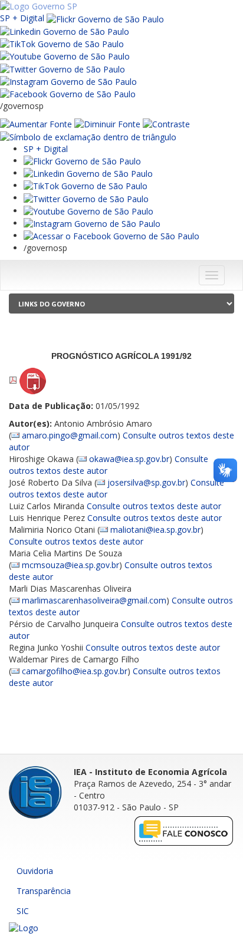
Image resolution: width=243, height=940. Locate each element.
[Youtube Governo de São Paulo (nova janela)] (65, 55)
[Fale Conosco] (184, 830)
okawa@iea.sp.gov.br (129, 458)
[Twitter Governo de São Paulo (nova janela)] (62, 68)
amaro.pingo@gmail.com (69, 435)
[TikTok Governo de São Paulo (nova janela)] (62, 43)
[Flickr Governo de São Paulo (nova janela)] (105, 18)
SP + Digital (22, 18)
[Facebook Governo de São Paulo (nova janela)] (68, 93)
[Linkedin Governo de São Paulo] (88, 173)
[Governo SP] (38, 5)
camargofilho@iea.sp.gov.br (74, 671)
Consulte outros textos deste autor (154, 506)
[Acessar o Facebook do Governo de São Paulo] (111, 235)
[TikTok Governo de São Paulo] (85, 185)
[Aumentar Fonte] (36, 123)
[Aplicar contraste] (166, 123)
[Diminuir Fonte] (107, 123)
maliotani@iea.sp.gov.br (155, 529)
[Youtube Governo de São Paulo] (88, 210)
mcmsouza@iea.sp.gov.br (70, 564)
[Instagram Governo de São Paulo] (68, 81)
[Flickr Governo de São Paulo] (82, 160)
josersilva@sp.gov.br (146, 482)
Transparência (44, 890)
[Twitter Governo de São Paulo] (86, 197)
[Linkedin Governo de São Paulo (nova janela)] (64, 31)
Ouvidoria (35, 870)
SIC (23, 910)
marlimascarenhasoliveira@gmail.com (94, 600)
